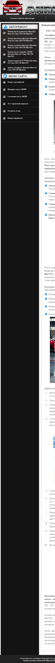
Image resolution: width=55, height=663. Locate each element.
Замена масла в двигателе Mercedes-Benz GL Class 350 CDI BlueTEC (22, 33)
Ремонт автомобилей (16, 82)
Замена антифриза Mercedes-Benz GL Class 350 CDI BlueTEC (22, 69)
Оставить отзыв (14, 111)
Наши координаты (15, 118)
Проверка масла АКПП (17, 89)
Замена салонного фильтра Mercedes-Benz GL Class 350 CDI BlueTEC (22, 46)
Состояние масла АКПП (17, 96)
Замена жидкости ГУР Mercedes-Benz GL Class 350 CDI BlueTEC (22, 62)
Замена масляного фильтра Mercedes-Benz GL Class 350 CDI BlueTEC (22, 39)
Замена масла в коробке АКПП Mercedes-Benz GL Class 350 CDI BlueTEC (20, 54)
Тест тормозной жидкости (18, 104)
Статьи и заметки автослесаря (22, 18)
